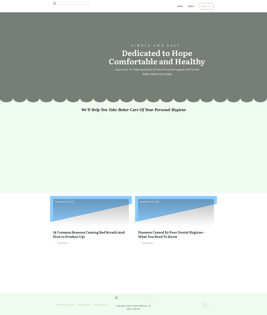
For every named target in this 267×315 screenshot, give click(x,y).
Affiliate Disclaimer (65, 305)
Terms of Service (100, 305)
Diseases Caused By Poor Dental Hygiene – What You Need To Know (176, 222)
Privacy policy (84, 305)
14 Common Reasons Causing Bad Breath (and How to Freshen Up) (91, 222)
